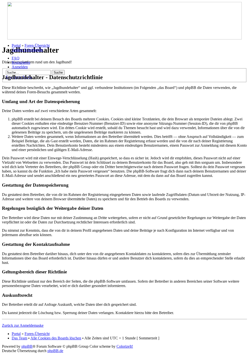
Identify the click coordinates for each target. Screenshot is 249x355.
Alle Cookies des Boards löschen (55, 338)
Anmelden (20, 67)
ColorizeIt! (124, 346)
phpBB (27, 346)
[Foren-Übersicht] (124, 38)
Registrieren (21, 62)
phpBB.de (55, 351)
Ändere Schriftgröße (27, 50)
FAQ (15, 58)
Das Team (19, 338)
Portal (16, 45)
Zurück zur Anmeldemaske (23, 325)
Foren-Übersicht (37, 45)
